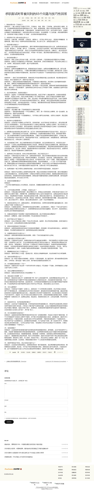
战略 (89, 13)
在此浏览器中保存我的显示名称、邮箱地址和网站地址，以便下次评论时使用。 (21, 418)
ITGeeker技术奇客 (40, 487)
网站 (5, 412)
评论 (5, 383)
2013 (79, 160)
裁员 (80, 24)
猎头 (75, 17)
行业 (35, 20)
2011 (79, 164)
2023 (79, 144)
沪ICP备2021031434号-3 (49, 488)
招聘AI (79, 114)
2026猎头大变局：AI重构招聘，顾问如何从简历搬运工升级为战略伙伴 (26, 448)
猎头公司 (79, 17)
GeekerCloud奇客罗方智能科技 (53, 487)
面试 (49, 20)
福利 (39, 18)
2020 (79, 149)
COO (79, 8)
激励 (88, 15)
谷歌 (84, 24)
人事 (74, 10)
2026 (79, 141)
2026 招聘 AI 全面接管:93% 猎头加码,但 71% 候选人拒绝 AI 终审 (24, 453)
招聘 (35, 18)
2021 (79, 148)
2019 (79, 151)
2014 (79, 159)
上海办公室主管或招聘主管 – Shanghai (16, 361)
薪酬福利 (34, 352)
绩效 (77, 19)
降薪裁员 (80, 130)
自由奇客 (24, 20)
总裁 (82, 13)
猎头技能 (80, 116)
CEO (75, 8)
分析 (23, 18)
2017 (79, 154)
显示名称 (6, 400)
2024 (79, 143)
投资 (75, 15)
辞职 (42, 20)
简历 (46, 18)
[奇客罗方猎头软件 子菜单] (60, 2)
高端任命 (50, 352)
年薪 (76, 13)
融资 (74, 24)
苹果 (82, 22)
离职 (42, 18)
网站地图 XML (43, 488)
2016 (79, 156)
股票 (87, 20)
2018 (79, 152)
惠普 (86, 13)
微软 (79, 13)
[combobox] (78, 33)
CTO (81, 8)
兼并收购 (80, 108)
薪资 (28, 20)
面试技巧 (44, 352)
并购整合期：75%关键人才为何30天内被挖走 (18, 457)
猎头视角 (23, 352)
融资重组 (80, 126)
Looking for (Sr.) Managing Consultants (55, 361)
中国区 (88, 8)
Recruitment (85, 8)
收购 (85, 15)
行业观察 (80, 127)
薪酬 (32, 20)
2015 (79, 157)
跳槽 (39, 20)
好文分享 (80, 111)
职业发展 (28, 352)
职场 (53, 18)
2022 (79, 146)
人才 (19, 18)
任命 (81, 10)
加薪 (74, 13)
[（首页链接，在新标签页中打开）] (18, 3)
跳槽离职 (39, 352)
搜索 (74, 31)
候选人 (83, 10)
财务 (86, 24)
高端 (82, 26)
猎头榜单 (80, 118)
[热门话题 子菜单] (37, 2)
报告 (32, 18)
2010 (79, 165)
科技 (88, 17)
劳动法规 (80, 109)
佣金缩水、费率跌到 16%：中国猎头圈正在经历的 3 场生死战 (23, 444)
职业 (49, 18)
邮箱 (5, 406)
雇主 (46, 20)
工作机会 (27, 18)
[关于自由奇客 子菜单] (69, 2)
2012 (79, 162)
